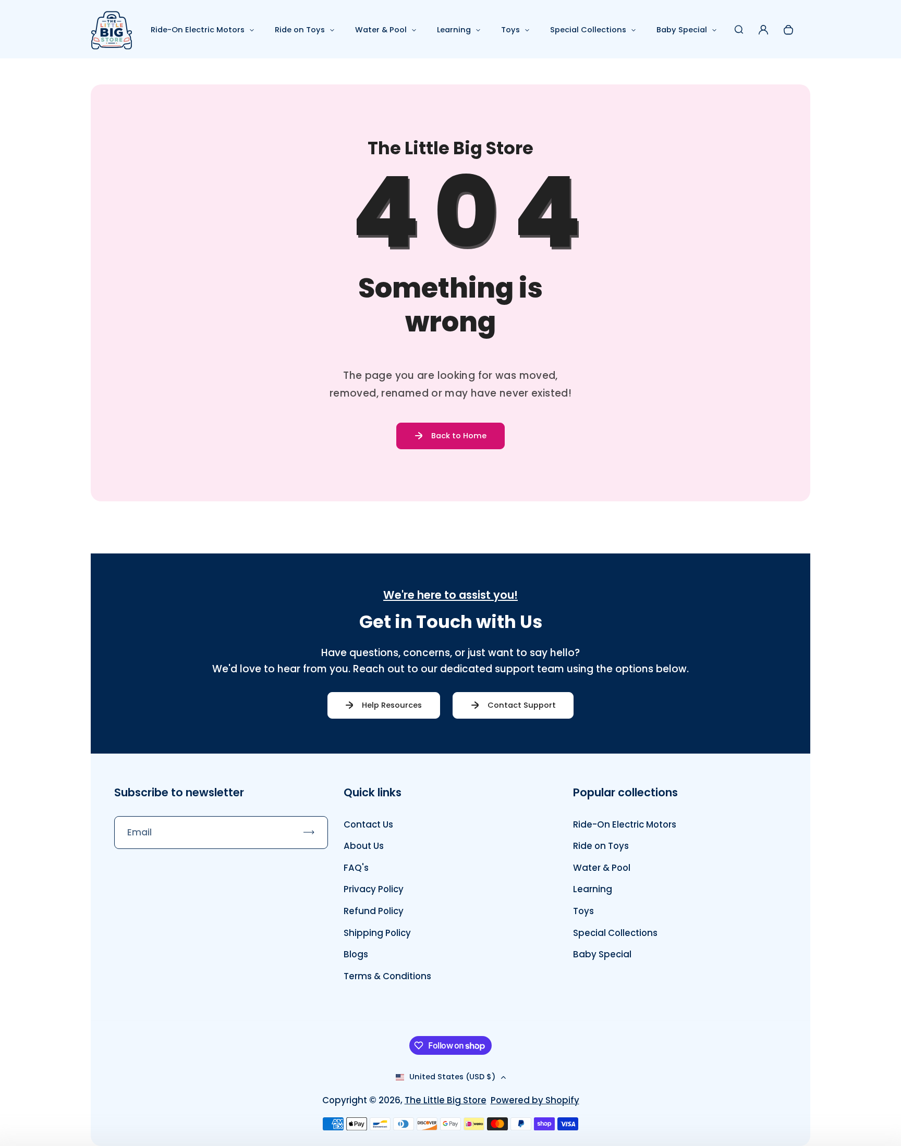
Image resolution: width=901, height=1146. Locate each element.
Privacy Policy (374, 889)
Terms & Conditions (387, 976)
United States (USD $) (452, 1076)
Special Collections (588, 29)
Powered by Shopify (535, 1100)
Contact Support (522, 705)
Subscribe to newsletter (179, 792)
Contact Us (368, 824)
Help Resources (392, 705)
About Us (364, 846)
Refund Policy (374, 911)
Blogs (356, 954)
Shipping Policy (377, 933)
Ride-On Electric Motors (198, 29)
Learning (454, 29)
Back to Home (458, 435)
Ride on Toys (300, 29)
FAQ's (356, 867)
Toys (510, 29)
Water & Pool (381, 29)
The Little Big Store (445, 1100)
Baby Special (681, 29)
